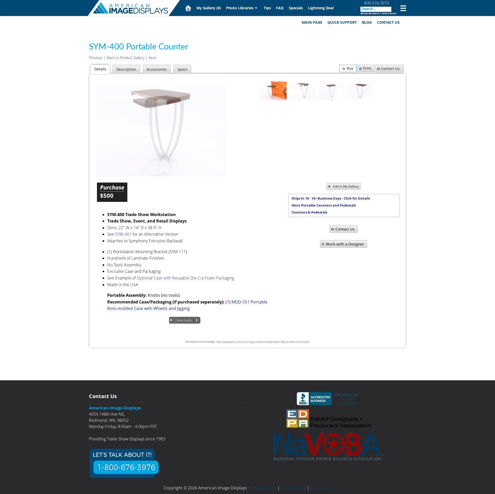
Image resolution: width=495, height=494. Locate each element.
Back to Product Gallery (125, 57)
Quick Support (342, 22)
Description (126, 69)
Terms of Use (293, 488)
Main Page (312, 22)
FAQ (280, 7)
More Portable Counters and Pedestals (324, 205)
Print (367, 68)
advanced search (370, 13)
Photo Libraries (239, 7)
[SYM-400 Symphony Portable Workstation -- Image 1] (274, 91)
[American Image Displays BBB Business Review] (328, 398)
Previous (96, 57)
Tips (267, 7)
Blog (367, 22)
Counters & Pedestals (309, 212)
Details (100, 69)
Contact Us (388, 22)
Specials (296, 7)
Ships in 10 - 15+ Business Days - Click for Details (331, 198)
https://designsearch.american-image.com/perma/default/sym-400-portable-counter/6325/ (263, 341)
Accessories (157, 69)
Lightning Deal (321, 7)
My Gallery (208, 7)
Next (152, 57)
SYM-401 (123, 234)
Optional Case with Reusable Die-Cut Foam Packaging (185, 278)
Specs (182, 69)
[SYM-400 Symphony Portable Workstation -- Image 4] (360, 91)
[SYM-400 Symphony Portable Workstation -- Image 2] (160, 128)
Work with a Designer (345, 243)
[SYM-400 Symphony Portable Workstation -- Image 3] (331, 91)
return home (389, 13)
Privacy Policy (263, 488)
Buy (350, 68)
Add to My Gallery (346, 186)
